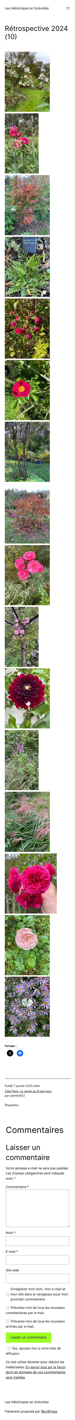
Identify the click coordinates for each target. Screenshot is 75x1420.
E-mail (12, 1252)
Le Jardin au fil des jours (36, 1091)
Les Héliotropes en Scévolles (27, 8)
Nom (11, 1233)
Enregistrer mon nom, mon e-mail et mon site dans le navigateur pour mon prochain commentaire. (39, 1294)
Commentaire (17, 1187)
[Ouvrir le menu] (67, 8)
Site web (12, 1270)
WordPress (49, 1411)
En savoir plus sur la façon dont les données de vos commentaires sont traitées (36, 1372)
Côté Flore (11, 1091)
